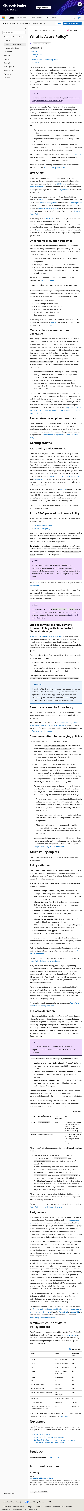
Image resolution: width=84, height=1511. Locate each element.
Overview (34, 51)
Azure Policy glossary (42, 1434)
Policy (54, 30)
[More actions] (80, 30)
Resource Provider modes (42, 731)
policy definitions (36, 187)
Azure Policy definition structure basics (45, 961)
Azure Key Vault (60, 725)
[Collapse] (25, 28)
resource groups (75, 202)
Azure (37, 30)
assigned (41, 200)
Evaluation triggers (47, 280)
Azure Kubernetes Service (40, 725)
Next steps (35, 62)
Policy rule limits (66, 1416)
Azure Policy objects (38, 57)
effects (53, 322)
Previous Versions (19, 1507)
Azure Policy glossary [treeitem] (13, 48)
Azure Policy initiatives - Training (41, 1478)
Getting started (36, 54)
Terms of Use (6, 1510)
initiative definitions (71, 476)
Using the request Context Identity (56, 410)
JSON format (61, 184)
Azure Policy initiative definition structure (46, 1207)
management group (69, 1335)
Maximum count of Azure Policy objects (44, 60)
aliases (39, 230)
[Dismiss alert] (80, 4)
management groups (48, 202)
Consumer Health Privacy (62, 1507)
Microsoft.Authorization (43, 526)
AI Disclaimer (6, 1507)
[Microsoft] (3, 17)
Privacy (47, 1507)
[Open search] (74, 18)
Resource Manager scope (48, 208)
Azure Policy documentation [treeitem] (13, 37)
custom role (34, 586)
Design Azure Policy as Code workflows (49, 847)
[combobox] (14, 32)
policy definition (47, 325)
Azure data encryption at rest (54, 167)
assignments (38, 479)
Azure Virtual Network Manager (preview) (46, 636)
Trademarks (17, 1510)
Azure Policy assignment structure (43, 1318)
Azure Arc (77, 154)
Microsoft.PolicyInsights (43, 528)
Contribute (38, 1507)
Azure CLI (75, 1312)
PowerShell (63, 1312)
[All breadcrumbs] (31, 30)
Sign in (79, 18)
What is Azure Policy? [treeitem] (13, 44)
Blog (29, 1507)
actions (63, 489)
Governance (46, 30)
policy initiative (63, 189)
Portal (59, 23)
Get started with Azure (72, 23)
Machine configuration (69, 722)
